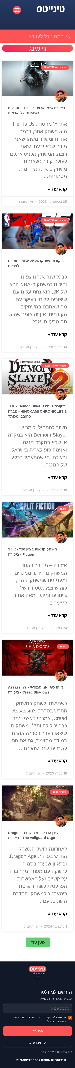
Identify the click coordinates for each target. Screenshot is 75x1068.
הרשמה (37, 1031)
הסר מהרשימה (37, 1042)
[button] (17, 10)
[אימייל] (37, 1008)
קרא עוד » (57, 189)
